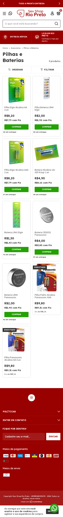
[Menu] (5, 14)
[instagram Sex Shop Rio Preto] (31, 397)
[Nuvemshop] (32, 502)
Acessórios (16, 48)
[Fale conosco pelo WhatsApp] (10, 14)
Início (5, 48)
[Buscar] (56, 24)
